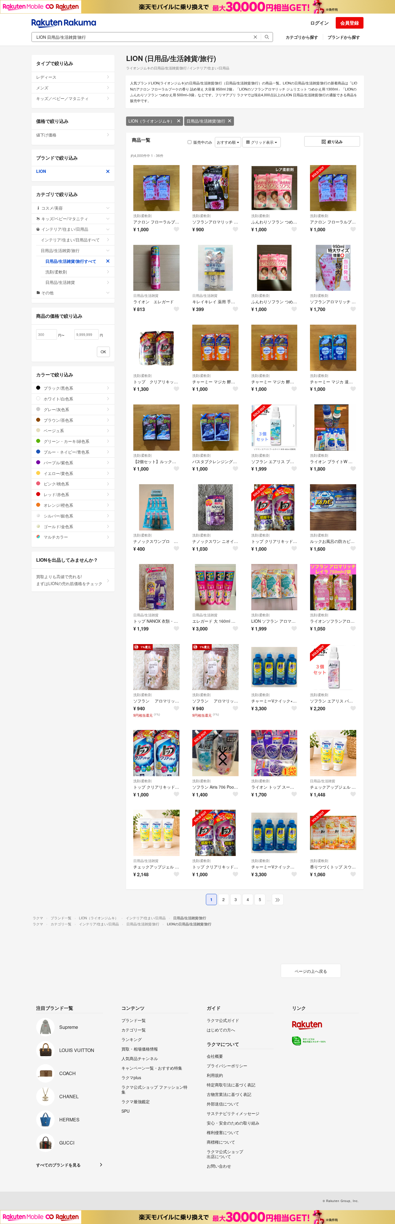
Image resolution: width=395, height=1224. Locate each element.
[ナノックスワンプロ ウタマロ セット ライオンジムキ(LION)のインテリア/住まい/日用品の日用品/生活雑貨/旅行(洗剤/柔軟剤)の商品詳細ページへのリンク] (156, 507)
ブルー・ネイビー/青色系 (66, 452)
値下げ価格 (46, 135)
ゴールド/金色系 (58, 526)
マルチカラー (55, 537)
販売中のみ (202, 142)
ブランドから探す (344, 37)
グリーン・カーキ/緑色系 (66, 441)
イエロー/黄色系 (58, 473)
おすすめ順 (227, 142)
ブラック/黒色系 (58, 388)
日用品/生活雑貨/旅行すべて (70, 261)
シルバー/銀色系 (58, 516)
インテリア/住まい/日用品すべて (70, 240)
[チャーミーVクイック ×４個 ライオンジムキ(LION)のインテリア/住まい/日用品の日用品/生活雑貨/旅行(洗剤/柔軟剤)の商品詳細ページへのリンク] (274, 833)
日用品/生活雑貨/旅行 (206, 121)
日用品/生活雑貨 (145, 295)
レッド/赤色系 (56, 494)
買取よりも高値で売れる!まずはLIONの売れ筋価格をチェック (69, 580)
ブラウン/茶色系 (58, 420)
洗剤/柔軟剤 (142, 215)
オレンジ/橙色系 (58, 505)
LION (41, 171)
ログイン (319, 22)
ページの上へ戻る (311, 971)
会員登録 (349, 22)
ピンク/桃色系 (56, 484)
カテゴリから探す (302, 37)
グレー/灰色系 (56, 409)
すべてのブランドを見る (58, 1165)
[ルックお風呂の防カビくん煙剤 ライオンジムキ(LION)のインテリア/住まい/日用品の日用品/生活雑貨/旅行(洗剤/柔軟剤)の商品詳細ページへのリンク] (333, 507)
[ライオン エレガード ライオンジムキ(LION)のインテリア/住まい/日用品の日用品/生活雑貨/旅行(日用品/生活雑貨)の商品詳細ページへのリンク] (156, 268)
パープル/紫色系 (58, 462)
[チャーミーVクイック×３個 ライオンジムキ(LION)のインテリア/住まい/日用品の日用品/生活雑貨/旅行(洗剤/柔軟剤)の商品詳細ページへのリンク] (274, 667)
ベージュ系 (53, 430)
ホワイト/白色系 (58, 399)
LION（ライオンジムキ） (151, 121)
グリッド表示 (262, 142)
